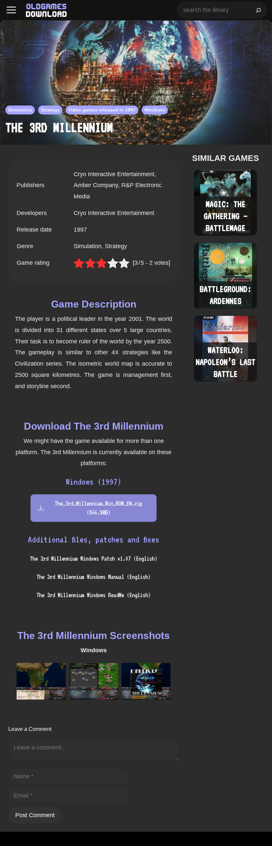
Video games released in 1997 (102, 109)
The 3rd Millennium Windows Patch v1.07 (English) (93, 558)
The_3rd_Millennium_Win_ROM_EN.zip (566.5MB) (98, 508)
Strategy (50, 109)
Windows (154, 109)
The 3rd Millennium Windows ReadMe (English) (93, 595)
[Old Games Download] (46, 10)
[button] (11, 10)
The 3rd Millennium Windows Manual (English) (93, 576)
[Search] (258, 10)
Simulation (20, 109)
